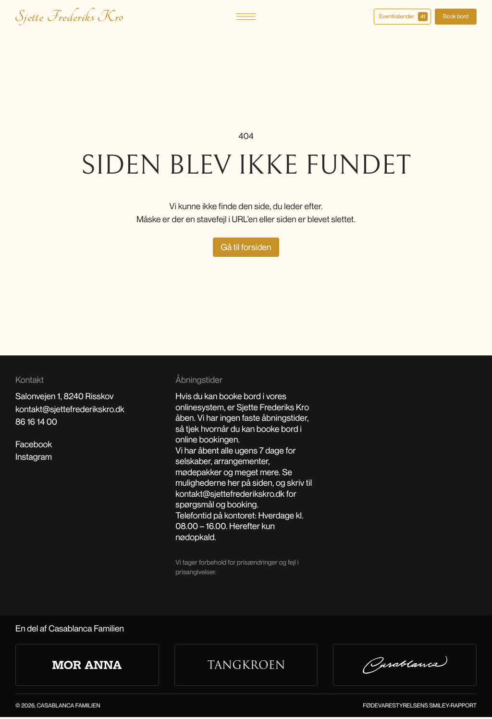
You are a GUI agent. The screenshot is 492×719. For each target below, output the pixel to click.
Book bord (455, 16)
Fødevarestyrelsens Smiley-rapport (420, 705)
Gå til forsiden (246, 247)
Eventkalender (402, 16)
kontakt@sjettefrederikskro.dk (69, 409)
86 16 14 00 (36, 421)
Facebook (33, 444)
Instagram (33, 457)
